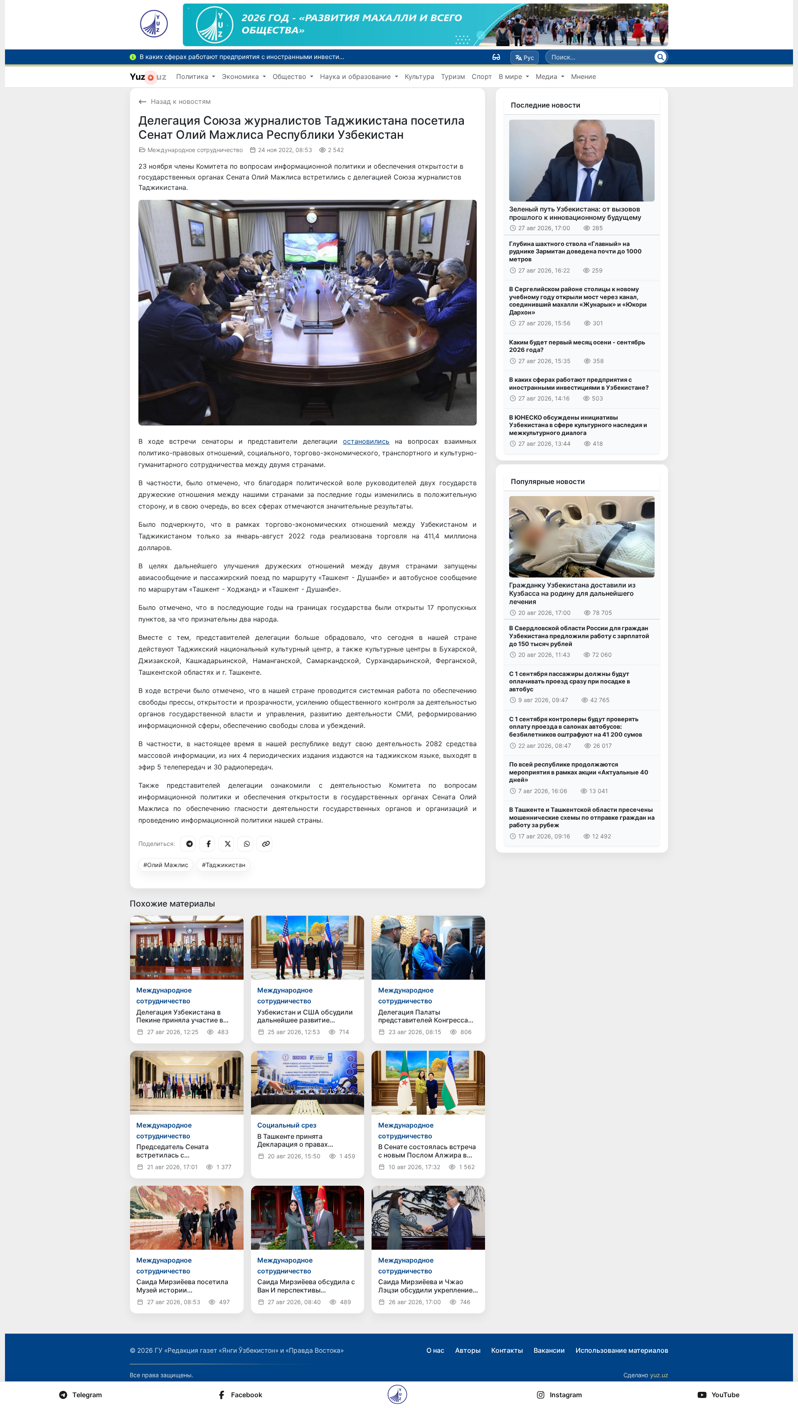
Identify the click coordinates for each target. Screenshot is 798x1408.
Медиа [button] (547, 76)
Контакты (507, 1350)
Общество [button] (290, 76)
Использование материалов (622, 1350)
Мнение (583, 76)
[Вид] (496, 56)
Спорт (482, 76)
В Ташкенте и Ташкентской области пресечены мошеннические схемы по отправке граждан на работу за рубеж (582, 817)
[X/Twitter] (226, 844)
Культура (419, 76)
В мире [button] (511, 76)
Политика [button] (193, 76)
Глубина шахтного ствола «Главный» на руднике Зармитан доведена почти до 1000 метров (575, 251)
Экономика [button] (241, 76)
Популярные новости (548, 481)
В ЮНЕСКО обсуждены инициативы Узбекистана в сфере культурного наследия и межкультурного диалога (578, 425)
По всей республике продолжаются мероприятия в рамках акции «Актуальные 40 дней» (578, 772)
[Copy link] (264, 844)
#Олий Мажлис (165, 864)
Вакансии (549, 1350)
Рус (529, 57)
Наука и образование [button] (356, 76)
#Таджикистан (223, 864)
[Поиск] (660, 57)
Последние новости (545, 105)
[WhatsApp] (245, 844)
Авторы (467, 1350)
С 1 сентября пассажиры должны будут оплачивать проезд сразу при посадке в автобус (569, 681)
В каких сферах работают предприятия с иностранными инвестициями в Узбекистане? (579, 383)
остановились (366, 441)
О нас (435, 1350)
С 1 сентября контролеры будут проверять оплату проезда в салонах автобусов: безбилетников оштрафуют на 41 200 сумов (575, 726)
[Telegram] (188, 844)
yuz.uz (659, 1375)
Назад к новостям (181, 101)
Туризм (453, 76)
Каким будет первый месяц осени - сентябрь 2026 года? (577, 346)
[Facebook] (207, 844)
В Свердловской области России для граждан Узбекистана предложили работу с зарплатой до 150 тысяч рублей (579, 635)
